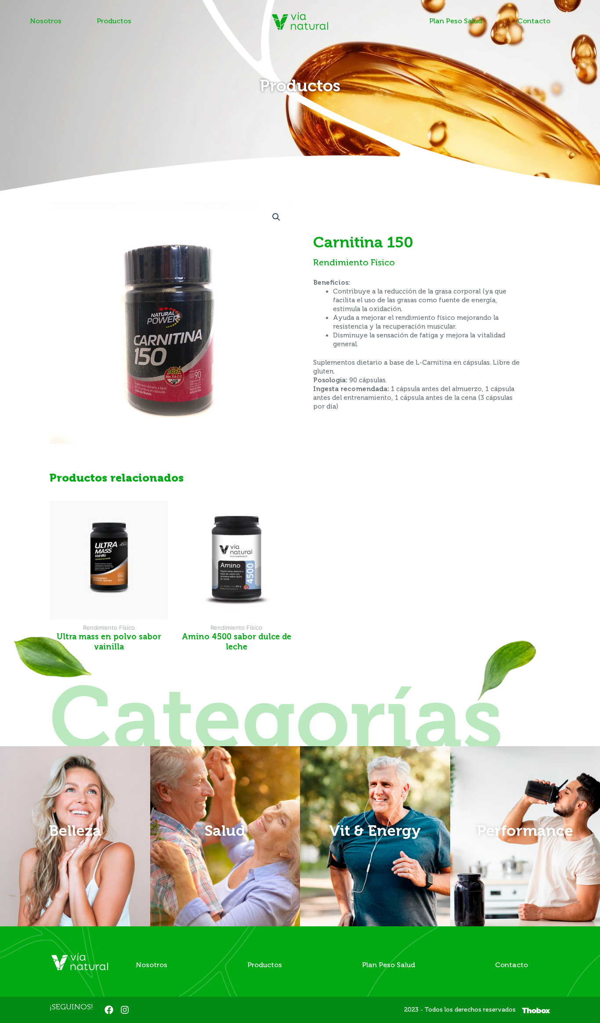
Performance (525, 830)
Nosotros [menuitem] (45, 21)
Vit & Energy (375, 830)
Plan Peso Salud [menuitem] (455, 21)
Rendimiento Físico (354, 262)
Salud (225, 830)
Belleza (75, 830)
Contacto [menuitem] (533, 21)
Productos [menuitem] (114, 21)
